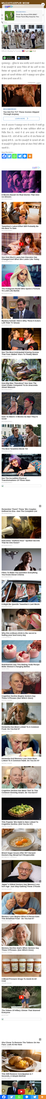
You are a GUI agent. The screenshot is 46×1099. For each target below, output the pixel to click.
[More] (29, 156)
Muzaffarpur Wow (15, 3)
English (27, 51)
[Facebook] (4, 156)
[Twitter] (9, 156)
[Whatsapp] (14, 156)
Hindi (34, 51)
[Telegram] (19, 156)
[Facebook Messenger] (24, 156)
